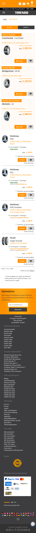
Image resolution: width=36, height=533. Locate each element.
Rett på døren (18, 320)
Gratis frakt (18, 316)
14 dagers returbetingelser (18, 318)
